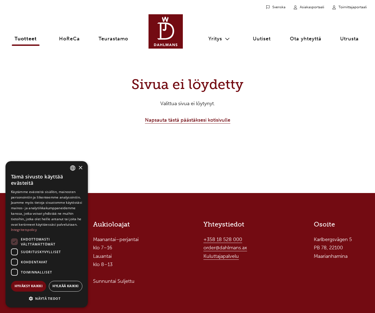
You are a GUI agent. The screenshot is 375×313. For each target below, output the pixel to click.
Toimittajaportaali (352, 7)
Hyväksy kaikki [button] (29, 286)
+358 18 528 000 (222, 239)
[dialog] (46, 234)
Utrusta (349, 39)
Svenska (279, 7)
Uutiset (262, 39)
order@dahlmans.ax (225, 248)
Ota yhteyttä (305, 39)
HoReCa (69, 39)
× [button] (80, 168)
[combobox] (72, 168)
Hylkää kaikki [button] (65, 286)
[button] (46, 298)
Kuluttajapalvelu (221, 256)
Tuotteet (26, 39)
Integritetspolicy (24, 229)
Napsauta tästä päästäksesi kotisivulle (187, 120)
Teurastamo (113, 39)
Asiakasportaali (312, 7)
